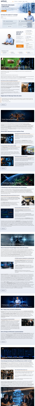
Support (24, 1)
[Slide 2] (17, 12)
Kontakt (26, 1)
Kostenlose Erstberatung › (20, 46)
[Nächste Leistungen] (33, 23)
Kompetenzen (20, 1)
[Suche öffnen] (33, 1)
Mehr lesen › (3, 104)
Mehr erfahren (9, 26)
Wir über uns (16, 1)
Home (13, 1)
